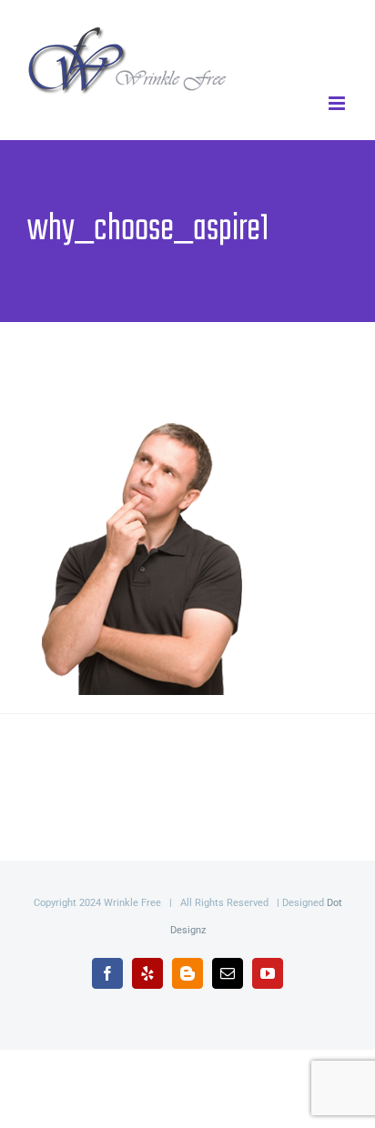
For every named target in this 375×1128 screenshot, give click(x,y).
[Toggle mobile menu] (338, 103)
